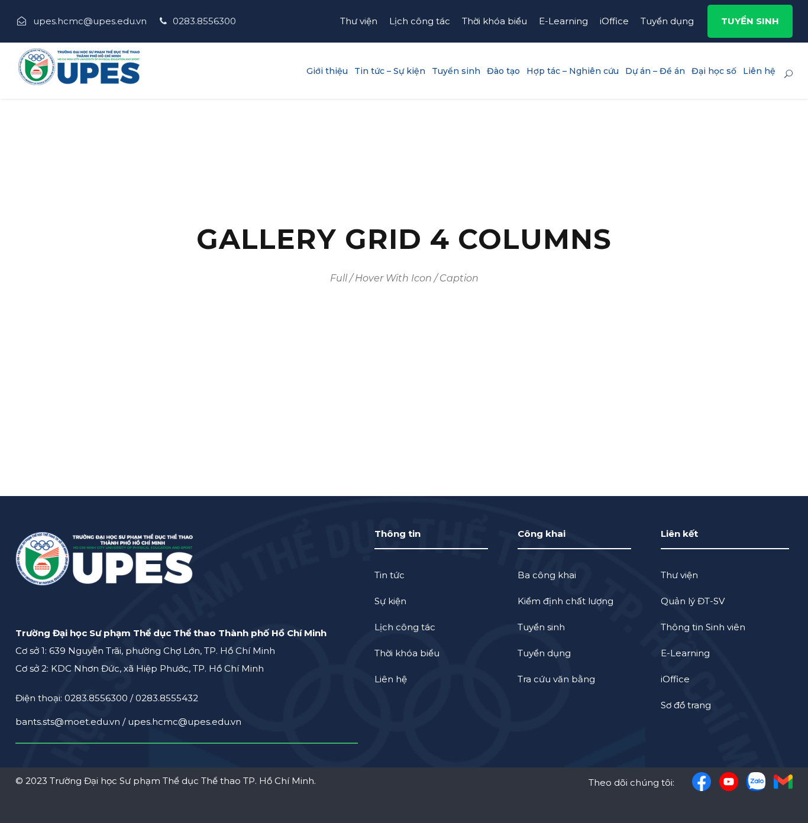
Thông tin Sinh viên (703, 627)
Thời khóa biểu (494, 21)
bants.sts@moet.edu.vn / (71, 721)
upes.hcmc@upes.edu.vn (184, 721)
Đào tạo (503, 71)
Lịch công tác (419, 21)
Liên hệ (759, 71)
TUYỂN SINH (750, 21)
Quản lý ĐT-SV (693, 601)
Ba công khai (547, 575)
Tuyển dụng (667, 21)
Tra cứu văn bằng (556, 679)
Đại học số (713, 71)
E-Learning (563, 21)
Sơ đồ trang (686, 705)
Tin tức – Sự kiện (389, 71)
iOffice (614, 21)
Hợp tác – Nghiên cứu (572, 71)
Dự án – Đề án (655, 71)
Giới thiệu (327, 71)
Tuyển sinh (456, 71)
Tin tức (389, 575)
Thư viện (358, 21)
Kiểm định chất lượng (565, 601)
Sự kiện (390, 601)
